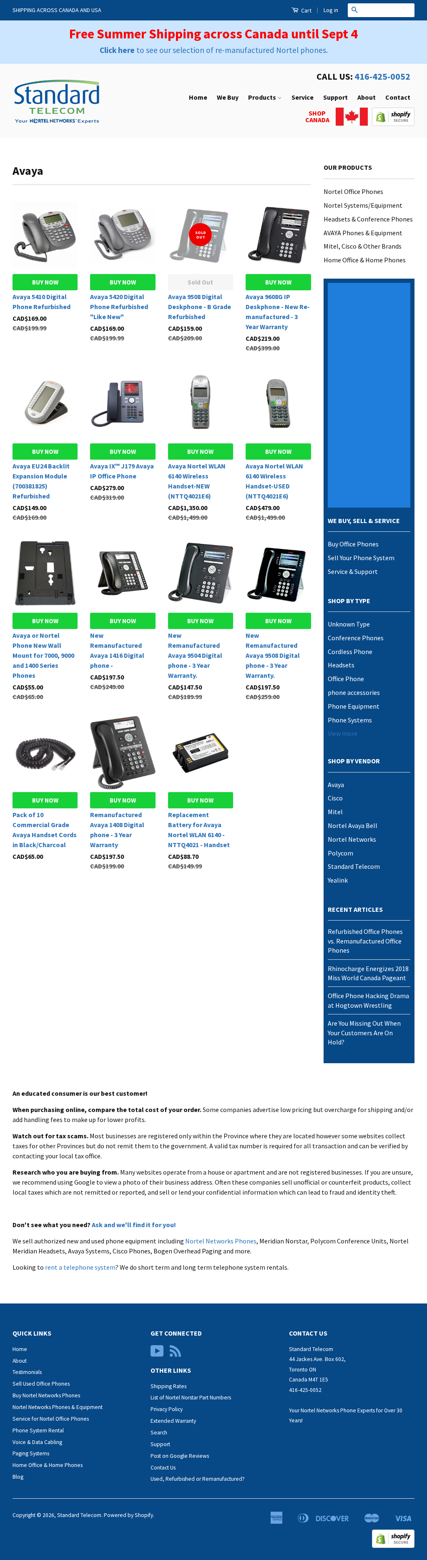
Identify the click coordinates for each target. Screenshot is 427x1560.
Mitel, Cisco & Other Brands (363, 246)
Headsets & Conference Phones (368, 219)
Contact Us (163, 1467)
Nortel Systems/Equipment (363, 205)
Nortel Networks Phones (220, 1241)
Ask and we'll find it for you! (134, 1224)
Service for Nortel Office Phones (51, 1418)
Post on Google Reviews (180, 1455)
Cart (305, 10)
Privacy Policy (167, 1409)
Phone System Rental (38, 1430)
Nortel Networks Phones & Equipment (58, 1407)
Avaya (336, 784)
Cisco (335, 798)
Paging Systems (31, 1453)
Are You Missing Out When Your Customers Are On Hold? (364, 1032)
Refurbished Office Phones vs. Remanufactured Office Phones (365, 940)
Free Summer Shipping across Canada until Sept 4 (213, 33)
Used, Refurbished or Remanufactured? (198, 1478)
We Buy (228, 97)
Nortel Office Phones (353, 191)
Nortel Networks (352, 839)
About (366, 97)
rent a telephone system (80, 1267)
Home (198, 97)
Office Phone (346, 678)
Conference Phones (356, 638)
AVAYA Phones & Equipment (363, 233)
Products (262, 97)
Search (159, 1432)
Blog (18, 1476)
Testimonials (27, 1372)
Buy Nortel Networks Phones (46, 1395)
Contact (397, 97)
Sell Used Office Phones (41, 1383)
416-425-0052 (382, 76)
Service (302, 97)
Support (335, 97)
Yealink (338, 880)
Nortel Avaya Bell (352, 825)
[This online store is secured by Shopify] (393, 123)
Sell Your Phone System (361, 558)
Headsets (341, 665)
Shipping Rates (168, 1386)
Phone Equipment (353, 706)
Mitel (335, 812)
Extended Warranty (173, 1420)
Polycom (340, 853)
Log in (331, 10)
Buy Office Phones (353, 544)
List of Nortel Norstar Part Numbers (191, 1397)
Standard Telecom (354, 866)
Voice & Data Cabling (37, 1442)
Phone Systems (350, 720)
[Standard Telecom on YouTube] (157, 1354)
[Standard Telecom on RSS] (175, 1354)
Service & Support (353, 571)
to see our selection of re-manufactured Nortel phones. (214, 50)
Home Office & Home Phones (365, 260)
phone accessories (354, 692)
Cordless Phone (350, 651)
